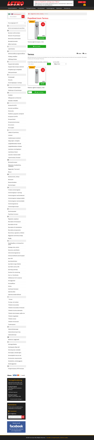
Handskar (10, 95)
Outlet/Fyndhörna (12, 8)
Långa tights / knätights (14, 140)
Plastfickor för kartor (13, 214)
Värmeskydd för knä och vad (14, 355)
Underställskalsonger (13, 329)
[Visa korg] (84, 4)
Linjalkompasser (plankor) (14, 138)
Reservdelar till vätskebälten (15, 227)
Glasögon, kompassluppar (14, 87)
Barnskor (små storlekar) (14, 33)
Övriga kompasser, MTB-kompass (16, 368)
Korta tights (11, 127)
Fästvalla (10, 80)
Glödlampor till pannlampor (15, 90)
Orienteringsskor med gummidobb (16, 198)
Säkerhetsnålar (11, 291)
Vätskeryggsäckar (12, 363)
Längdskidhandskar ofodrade (15, 146)
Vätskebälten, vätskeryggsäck (15, 361)
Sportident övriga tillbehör (14, 264)
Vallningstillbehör (12, 344)
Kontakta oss (67, 8)
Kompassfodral (11, 119)
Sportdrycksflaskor (12, 261)
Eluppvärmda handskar (13, 64)
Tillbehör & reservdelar (13, 305)
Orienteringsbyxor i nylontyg (15, 192)
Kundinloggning (50, 8)
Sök (49, 64)
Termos (10, 299)
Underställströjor (12, 334)
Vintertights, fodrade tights (14, 352)
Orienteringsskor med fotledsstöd (16, 195)
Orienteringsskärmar (13, 203)
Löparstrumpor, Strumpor (14, 157)
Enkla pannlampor (12, 72)
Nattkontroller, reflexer (13, 176)
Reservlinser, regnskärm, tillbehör (16, 232)
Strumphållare (11, 283)
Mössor (10, 172)
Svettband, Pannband (13, 289)
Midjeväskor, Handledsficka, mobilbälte (14, 165)
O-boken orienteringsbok (14, 190)
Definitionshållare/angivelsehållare (16, 53)
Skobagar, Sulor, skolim (13, 247)
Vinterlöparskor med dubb (14, 350)
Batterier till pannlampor (14, 35)
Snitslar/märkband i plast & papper (16, 255)
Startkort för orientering (14, 272)
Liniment (10, 135)
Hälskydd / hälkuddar (13, 100)
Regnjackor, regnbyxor (13, 219)
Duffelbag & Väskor (12, 59)
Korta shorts (11, 125)
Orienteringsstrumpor (13, 206)
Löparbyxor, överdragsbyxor (14, 149)
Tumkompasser (11, 324)
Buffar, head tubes (12, 44)
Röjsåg (9, 238)
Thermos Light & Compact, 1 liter (36, 87)
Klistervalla (11, 111)
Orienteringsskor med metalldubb (16, 201)
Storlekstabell (41, 8)
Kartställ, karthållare (13, 108)
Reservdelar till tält (12, 224)
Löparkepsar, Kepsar (13, 152)
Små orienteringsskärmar (14, 252)
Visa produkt (37, 46)
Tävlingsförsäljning (30, 8)
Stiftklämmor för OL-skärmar (15, 278)
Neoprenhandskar (12, 182)
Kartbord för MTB (12, 105)
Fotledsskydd (11, 77)
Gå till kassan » (17, 14)
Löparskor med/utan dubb (14, 154)
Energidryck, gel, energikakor (15, 69)
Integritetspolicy (55, 437)
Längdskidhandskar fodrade (14, 143)
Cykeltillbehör (11, 49)
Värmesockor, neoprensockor (15, 358)
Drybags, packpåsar (12, 56)
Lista (85, 53)
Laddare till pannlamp (13, 132)
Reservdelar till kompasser (14, 221)
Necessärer (10, 179)
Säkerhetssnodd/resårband (14, 294)
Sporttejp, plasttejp (13, 269)
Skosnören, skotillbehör (14, 250)
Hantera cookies (64, 437)
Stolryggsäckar (11, 280)
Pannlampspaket (12, 211)
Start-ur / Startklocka (13, 275)
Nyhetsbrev (59, 8)
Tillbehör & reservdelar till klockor (16, 307)
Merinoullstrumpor (12, 162)
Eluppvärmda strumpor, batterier (16, 66)
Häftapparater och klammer (14, 98)
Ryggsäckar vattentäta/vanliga (15, 235)
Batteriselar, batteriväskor (14, 38)
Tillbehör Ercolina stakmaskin (15, 310)
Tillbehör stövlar (12, 318)
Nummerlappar (11, 185)
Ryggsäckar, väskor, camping (37, 13)
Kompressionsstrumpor (13, 122)
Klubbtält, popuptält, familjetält (16, 113)
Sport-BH (10, 258)
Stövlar (10, 286)
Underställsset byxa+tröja (14, 332)
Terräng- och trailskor (13, 302)
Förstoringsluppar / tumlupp (15, 82)
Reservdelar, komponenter (14, 230)
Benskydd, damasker (13, 41)
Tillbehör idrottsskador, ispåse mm (16, 313)
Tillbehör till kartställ (13, 321)
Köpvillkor (21, 8)
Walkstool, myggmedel (13, 339)
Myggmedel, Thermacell (14, 169)
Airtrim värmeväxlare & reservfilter (16, 28)
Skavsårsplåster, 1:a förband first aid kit (16, 243)
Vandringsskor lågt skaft (14, 347)
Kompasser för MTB (13, 116)
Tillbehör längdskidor (13, 316)
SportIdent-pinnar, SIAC (13, 266)
